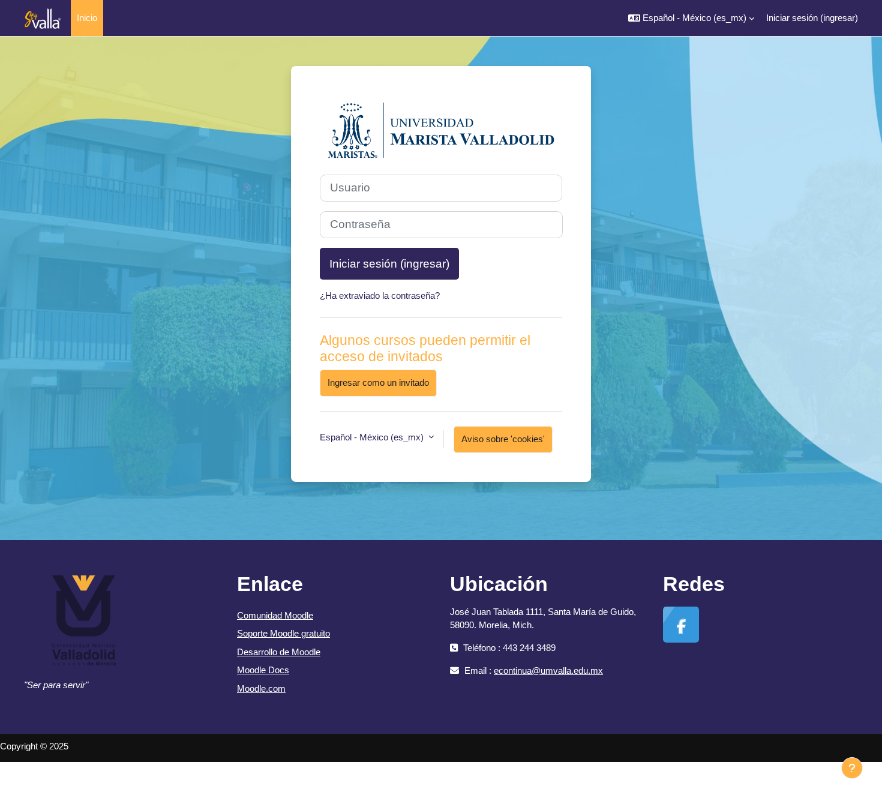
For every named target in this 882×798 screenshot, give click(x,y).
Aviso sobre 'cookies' (503, 439)
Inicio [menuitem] (87, 18)
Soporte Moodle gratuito (283, 633)
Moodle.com (261, 688)
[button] (691, 18)
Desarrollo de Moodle (278, 652)
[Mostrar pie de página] (852, 768)
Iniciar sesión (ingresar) (812, 18)
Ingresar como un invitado (378, 382)
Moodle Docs (263, 670)
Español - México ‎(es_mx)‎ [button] (373, 437)
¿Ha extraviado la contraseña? (380, 295)
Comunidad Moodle (275, 615)
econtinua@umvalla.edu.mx (548, 670)
